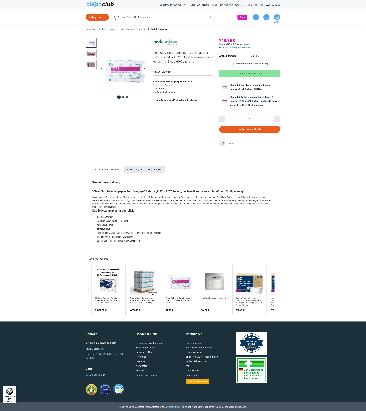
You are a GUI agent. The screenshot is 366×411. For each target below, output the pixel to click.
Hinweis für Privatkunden (149, 342)
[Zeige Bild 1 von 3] (119, 97)
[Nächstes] (144, 69)
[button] (89, 290)
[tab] (107, 169)
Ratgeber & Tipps (145, 352)
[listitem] (109, 290)
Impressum (191, 374)
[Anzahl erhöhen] (277, 119)
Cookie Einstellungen (147, 374)
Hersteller (141, 356)
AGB (188, 365)
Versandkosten (175, 406)
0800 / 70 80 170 (273, 4)
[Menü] (14, 388)
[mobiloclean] (165, 41)
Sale (242, 17)
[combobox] (161, 17)
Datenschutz (192, 370)
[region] (116, 69)
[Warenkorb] (277, 17)
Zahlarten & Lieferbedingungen (202, 356)
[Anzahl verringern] (222, 119)
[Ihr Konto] (266, 17)
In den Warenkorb (250, 129)
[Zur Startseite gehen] (100, 4)
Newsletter (141, 365)
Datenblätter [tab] (155, 169)
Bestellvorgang (194, 352)
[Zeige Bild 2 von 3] (123, 97)
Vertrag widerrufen (197, 381)
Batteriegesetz (193, 342)
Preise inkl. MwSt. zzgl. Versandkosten (234, 47)
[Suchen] (211, 17)
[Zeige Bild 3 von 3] (127, 97)
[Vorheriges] (101, 69)
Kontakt (140, 370)
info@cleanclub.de (95, 374)
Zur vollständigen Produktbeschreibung (176, 99)
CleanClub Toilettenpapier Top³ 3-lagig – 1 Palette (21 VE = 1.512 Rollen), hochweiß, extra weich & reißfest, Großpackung (254, 100)
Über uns (140, 361)
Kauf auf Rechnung (145, 347)
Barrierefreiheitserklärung (199, 347)
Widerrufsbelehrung (196, 361)
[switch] (9, 400)
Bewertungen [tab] (134, 169)
